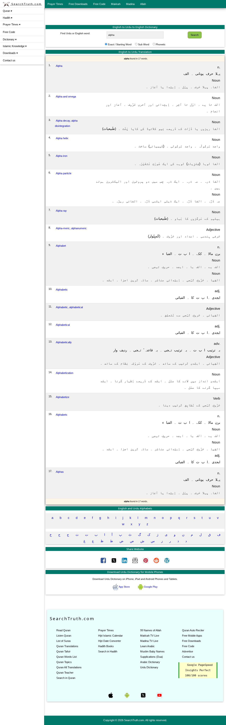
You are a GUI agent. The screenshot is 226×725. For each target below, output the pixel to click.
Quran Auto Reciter (193, 630)
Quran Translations (67, 646)
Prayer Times (55, 3)
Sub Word (143, 44)
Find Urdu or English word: (75, 33)
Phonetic (160, 44)
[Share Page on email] (135, 560)
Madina (130, 3)
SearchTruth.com (26, 3)
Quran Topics (64, 662)
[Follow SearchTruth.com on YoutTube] (159, 695)
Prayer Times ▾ (11, 24)
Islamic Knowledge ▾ (15, 46)
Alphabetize (62, 397)
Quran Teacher (64, 672)
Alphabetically (64, 342)
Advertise (187, 651)
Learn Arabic (147, 646)
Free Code (99, 3)
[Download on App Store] (111, 695)
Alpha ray (61, 210)
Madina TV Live (149, 640)
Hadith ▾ (7, 17)
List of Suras (63, 640)
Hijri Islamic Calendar (110, 635)
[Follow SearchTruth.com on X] (143, 695)
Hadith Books (106, 646)
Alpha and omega (66, 96)
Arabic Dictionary (150, 662)
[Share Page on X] (114, 560)
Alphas (60, 471)
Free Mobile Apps (192, 635)
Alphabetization (64, 372)
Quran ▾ (7, 10)
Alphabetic (62, 289)
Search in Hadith (107, 651)
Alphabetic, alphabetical (69, 307)
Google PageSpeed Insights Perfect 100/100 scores (199, 670)
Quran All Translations (69, 667)
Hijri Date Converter (109, 640)
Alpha (59, 65)
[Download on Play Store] (127, 695)
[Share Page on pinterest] (146, 560)
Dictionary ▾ (10, 39)
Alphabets (61, 414)
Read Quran (63, 630)
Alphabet (61, 245)
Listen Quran (63, 635)
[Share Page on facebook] (103, 560)
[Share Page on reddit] (156, 560)
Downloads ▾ (10, 52)
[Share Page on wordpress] (166, 560)
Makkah (115, 3)
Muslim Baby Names (152, 651)
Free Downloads (78, 3)
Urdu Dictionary (149, 667)
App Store (124, 586)
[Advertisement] (135, 16)
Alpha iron (61, 155)
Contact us (9, 60)
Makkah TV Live (149, 635)
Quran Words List (66, 656)
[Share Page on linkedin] (125, 560)
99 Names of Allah (150, 630)
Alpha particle (63, 173)
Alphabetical (63, 324)
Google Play (150, 586)
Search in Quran (65, 677)
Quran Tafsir (63, 651)
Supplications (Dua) (151, 656)
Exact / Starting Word (120, 44)
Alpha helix (62, 138)
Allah (143, 3)
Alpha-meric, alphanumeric (71, 228)
